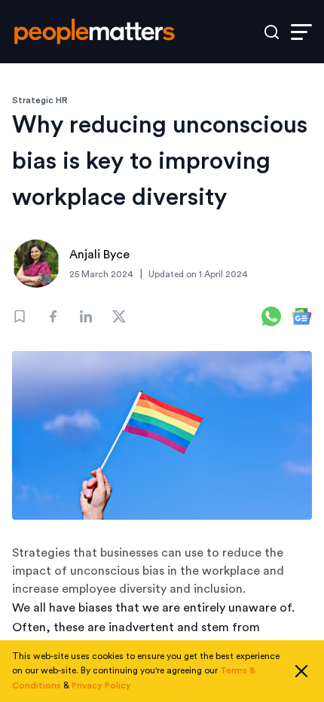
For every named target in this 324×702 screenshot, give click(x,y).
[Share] (52, 316)
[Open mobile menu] (301, 32)
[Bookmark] (19, 316)
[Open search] (271, 32)
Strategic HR (40, 100)
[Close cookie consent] (301, 671)
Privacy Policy (101, 685)
